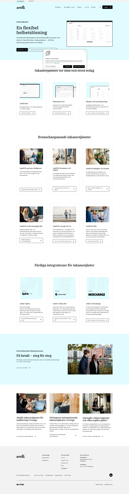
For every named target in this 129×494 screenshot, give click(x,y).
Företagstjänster (20, 1)
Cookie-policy (67, 475)
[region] (65, 59)
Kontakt (93, 7)
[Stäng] (84, 51)
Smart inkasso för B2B (93, 241)
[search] (100, 7)
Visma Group (99, 484)
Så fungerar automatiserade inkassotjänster (57, 435)
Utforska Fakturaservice (60, 113)
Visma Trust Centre (39, 475)
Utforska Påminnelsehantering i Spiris (29, 319)
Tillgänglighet (64, 468)
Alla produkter (45, 457)
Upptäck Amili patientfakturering (29, 189)
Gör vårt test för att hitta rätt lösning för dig (42, 49)
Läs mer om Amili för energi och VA (63, 241)
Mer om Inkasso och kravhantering (96, 113)
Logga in (106, 7)
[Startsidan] (20, 7)
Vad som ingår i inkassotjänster (91, 436)
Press (62, 465)
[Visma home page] (20, 484)
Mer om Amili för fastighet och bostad (95, 188)
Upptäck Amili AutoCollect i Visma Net (63, 319)
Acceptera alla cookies (79, 66)
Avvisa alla (67, 66)
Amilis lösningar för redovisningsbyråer (26, 240)
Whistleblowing (49, 475)
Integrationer (45, 460)
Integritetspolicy (58, 475)
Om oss (87, 7)
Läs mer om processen (22, 367)
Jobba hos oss (64, 460)
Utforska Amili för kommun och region (62, 188)
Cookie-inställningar (50, 66)
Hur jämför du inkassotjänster (25, 436)
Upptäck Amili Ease (26, 113)
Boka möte (20, 49)
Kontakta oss (64, 463)
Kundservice (31, 1)
